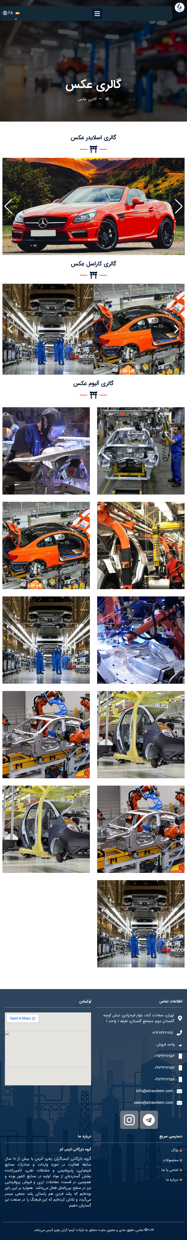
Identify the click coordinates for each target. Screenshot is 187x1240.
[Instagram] (129, 1120)
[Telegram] (149, 1120)
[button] (179, 206)
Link (181, 161)
